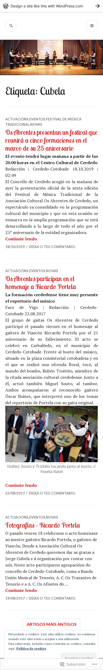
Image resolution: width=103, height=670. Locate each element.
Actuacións (17, 119)
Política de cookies (31, 648)
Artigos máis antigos (52, 624)
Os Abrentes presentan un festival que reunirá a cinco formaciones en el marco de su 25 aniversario (51, 140)
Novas (36, 124)
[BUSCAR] (11, 26)
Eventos (37, 119)
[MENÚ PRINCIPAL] (92, 26)
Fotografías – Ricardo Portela (42, 525)
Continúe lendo (21, 239)
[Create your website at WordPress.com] (51, 6)
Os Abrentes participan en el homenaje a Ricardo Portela (40, 283)
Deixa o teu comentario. (52, 247)
